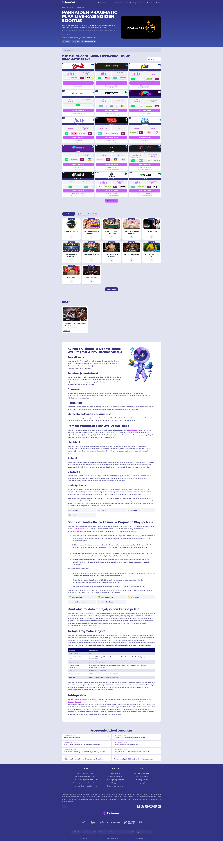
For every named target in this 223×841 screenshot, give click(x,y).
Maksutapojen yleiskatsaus (115, 780)
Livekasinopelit (116, 3)
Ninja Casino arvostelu (78, 113)
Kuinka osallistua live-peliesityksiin (85, 786)
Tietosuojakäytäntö (112, 838)
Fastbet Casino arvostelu (78, 193)
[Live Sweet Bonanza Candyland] (91, 229)
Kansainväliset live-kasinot (115, 786)
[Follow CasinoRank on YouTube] (151, 806)
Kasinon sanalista (115, 773)
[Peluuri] (102, 822)
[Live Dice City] (151, 229)
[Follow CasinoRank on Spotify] (155, 806)
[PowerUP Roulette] (71, 229)
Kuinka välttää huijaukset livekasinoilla (85, 780)
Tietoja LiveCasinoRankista (141, 773)
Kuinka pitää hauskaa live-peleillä (85, 777)
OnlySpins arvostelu (145, 140)
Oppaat (149, 3)
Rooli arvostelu (78, 86)
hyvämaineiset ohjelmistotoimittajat (119, 613)
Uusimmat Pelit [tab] (84, 214)
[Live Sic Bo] (71, 274)
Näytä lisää (110, 201)
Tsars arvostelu (78, 140)
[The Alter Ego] (91, 274)
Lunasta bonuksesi (78, 83)
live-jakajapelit (133, 430)
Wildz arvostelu (144, 86)
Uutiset (158, 3)
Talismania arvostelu (111, 86)
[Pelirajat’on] (113, 822)
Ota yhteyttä (141, 783)
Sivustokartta (139, 838)
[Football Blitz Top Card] (151, 252)
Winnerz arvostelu (78, 167)
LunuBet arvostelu (111, 167)
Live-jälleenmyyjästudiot (134, 3)
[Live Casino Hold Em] (91, 252)
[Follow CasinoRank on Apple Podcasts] (159, 806)
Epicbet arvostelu (111, 113)
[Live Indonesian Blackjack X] (71, 252)
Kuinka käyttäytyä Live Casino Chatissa (85, 783)
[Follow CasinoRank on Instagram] (142, 806)
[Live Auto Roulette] (131, 252)
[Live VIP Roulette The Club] (111, 252)
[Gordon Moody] (129, 822)
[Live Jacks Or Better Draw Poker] (111, 229)
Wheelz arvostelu (145, 113)
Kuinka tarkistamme (141, 777)
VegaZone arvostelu (111, 140)
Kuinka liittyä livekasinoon (85, 773)
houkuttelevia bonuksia (81, 529)
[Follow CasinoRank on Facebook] (138, 806)
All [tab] (96, 214)
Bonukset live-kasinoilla (115, 777)
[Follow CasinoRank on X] (147, 806)
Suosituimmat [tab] (69, 214)
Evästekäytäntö (84, 838)
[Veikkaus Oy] (83, 822)
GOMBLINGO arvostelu (145, 193)
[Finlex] (93, 822)
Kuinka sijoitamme (141, 780)
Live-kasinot (102, 3)
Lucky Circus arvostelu (144, 167)
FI (63, 806)
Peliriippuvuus (115, 783)
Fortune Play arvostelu (111, 193)
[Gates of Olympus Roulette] (131, 229)
